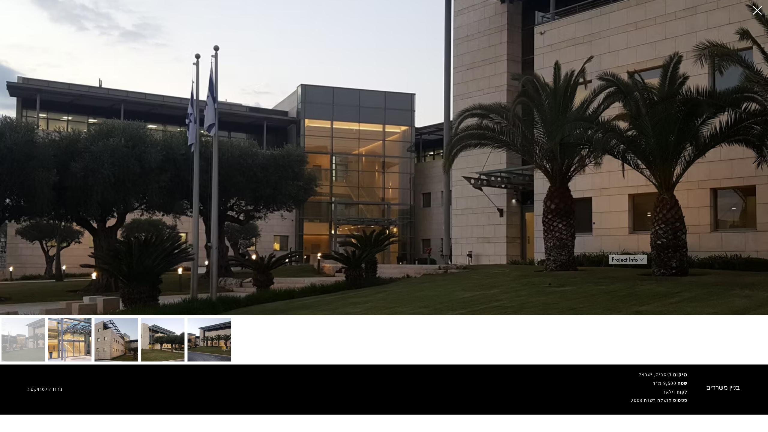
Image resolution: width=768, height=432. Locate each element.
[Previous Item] (11, 157)
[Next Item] (756, 157)
